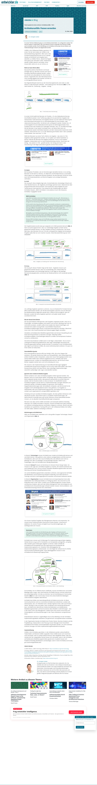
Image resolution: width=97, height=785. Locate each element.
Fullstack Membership (34, 2)
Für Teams (23, 2)
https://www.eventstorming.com (50, 658)
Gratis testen (90, 2)
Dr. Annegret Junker (34, 37)
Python (57, 6)
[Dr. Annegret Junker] (26, 37)
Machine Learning (81, 6)
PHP (47, 6)
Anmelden (81, 2)
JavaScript (25, 6)
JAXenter (13, 6)
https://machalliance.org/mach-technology (59, 648)
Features (46, 2)
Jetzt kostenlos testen (76, 712)
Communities (56, 2)
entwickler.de (10, 2)
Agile (68, 6)
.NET (37, 6)
